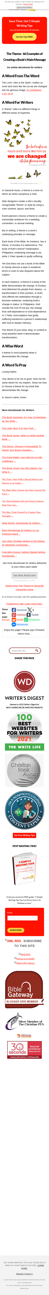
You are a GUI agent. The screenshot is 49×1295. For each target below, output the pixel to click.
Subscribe (16, 930)
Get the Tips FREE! (24, 37)
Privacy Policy (24, 1274)
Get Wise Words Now (24, 575)
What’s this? (6, 619)
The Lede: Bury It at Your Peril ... (19, 428)
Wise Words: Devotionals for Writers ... (22, 523)
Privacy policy (28, 4)
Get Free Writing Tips (24, 835)
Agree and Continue (24, 7)
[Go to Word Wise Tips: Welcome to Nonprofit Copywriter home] (24, 12)
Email (9, 913)
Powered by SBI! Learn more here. (24, 604)
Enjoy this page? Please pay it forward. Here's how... (24, 632)
